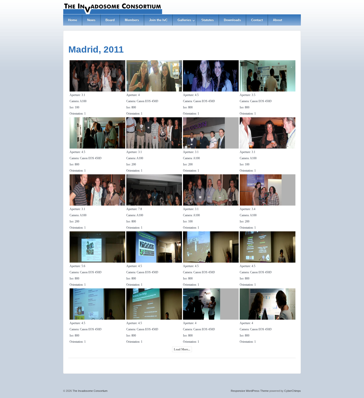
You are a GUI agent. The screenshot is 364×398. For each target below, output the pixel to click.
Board (110, 20)
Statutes (207, 20)
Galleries (184, 20)
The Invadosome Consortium (89, 390)
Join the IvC (158, 20)
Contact (257, 20)
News (91, 20)
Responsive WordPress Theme (250, 390)
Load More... (182, 349)
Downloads (232, 20)
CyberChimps (292, 390)
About (277, 20)
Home (72, 20)
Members (132, 20)
